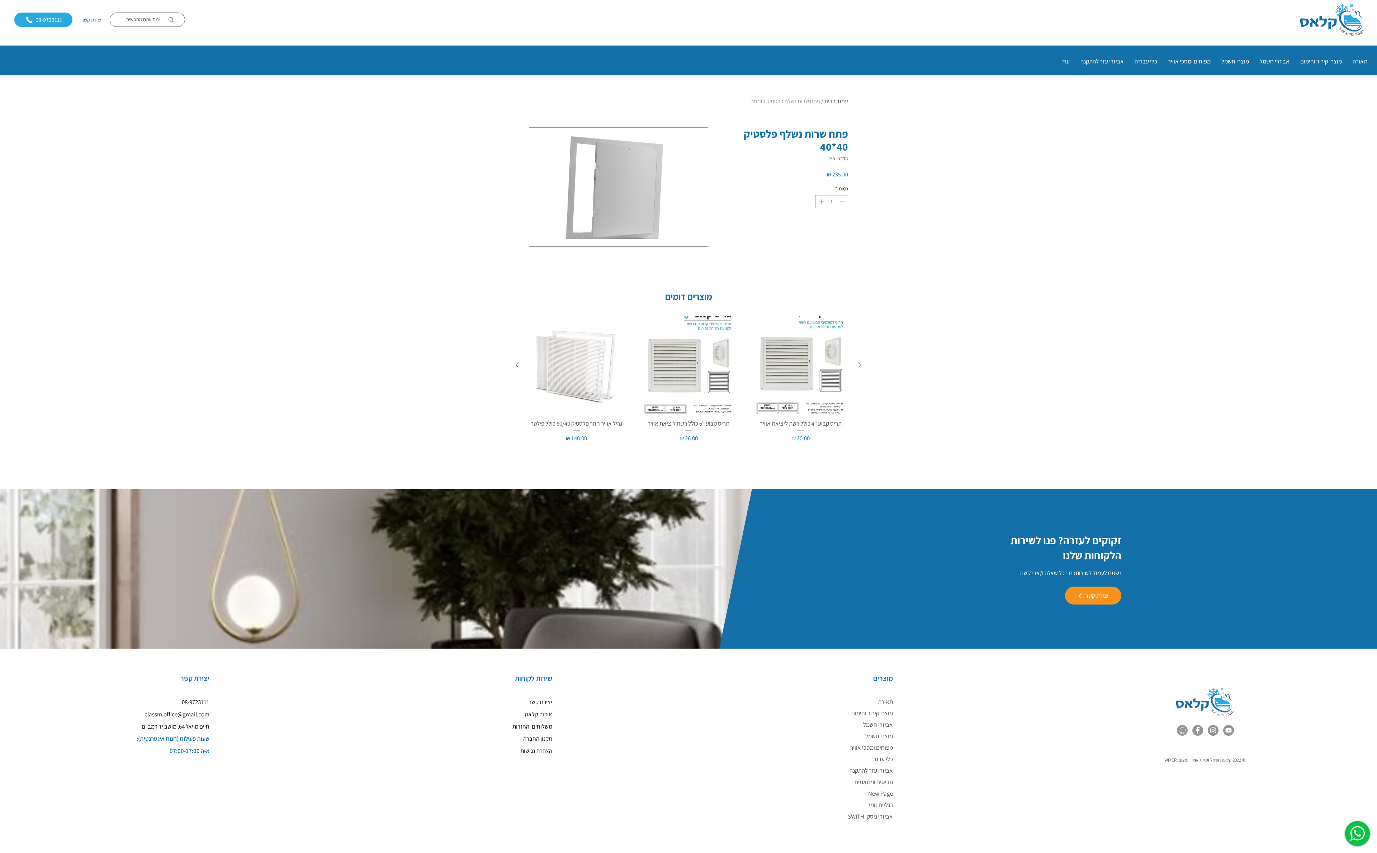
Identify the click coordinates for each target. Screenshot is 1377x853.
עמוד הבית (836, 101)
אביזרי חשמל (878, 725)
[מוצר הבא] (517, 364)
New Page (880, 793)
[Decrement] (842, 201)
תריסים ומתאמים (874, 782)
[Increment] (820, 201)
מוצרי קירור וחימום (872, 713)
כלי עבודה (881, 759)
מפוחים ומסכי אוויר (871, 748)
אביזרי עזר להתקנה (871, 770)
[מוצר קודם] (860, 364)
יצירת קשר (91, 19)
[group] (688, 384)
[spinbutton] (831, 201)
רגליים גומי (881, 805)
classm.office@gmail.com (177, 714)
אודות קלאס (538, 714)
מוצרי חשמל (879, 736)
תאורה (885, 702)
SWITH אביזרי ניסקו (870, 816)
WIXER (1170, 760)
